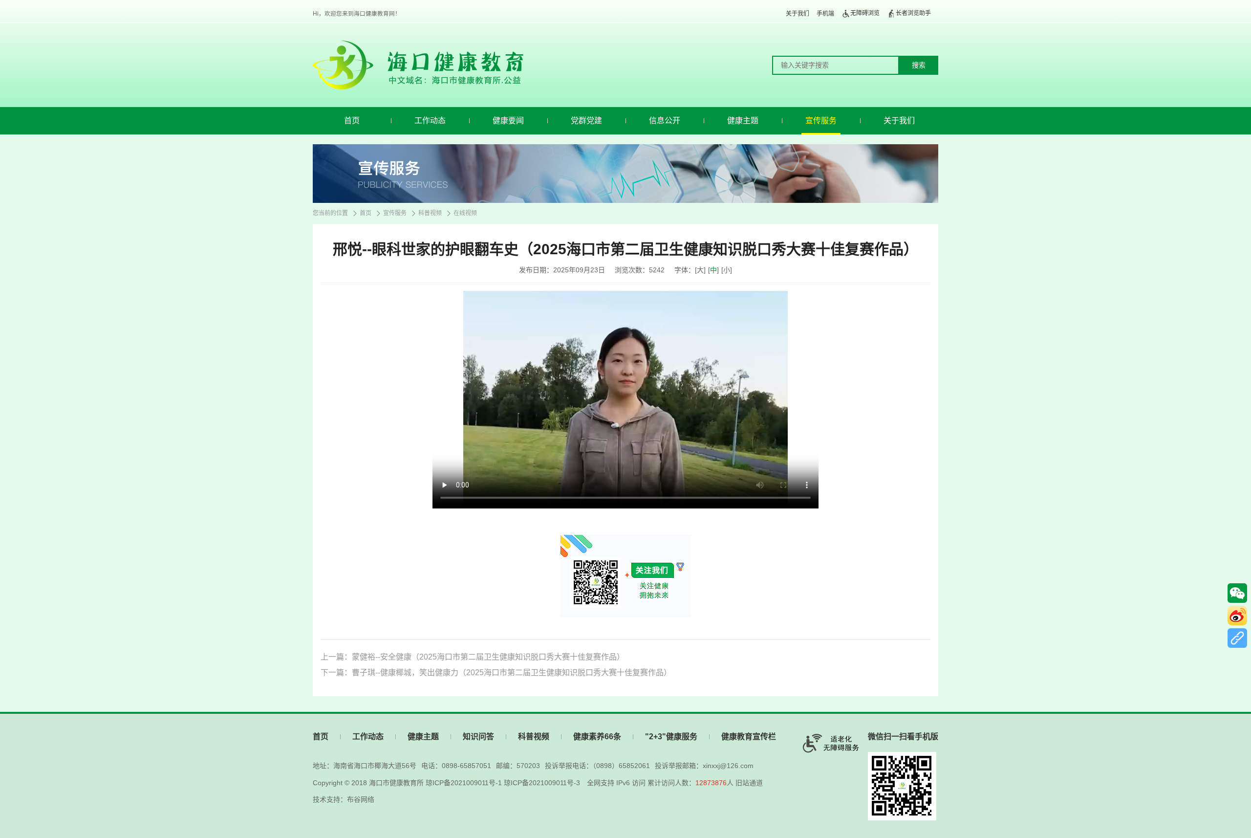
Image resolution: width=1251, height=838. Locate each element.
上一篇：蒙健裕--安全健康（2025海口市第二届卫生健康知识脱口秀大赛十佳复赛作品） (473, 657)
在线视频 (465, 213)
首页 (352, 120)
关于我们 (797, 13)
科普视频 (430, 213)
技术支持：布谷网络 (343, 799)
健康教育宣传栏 (748, 736)
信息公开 (664, 120)
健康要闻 (508, 120)
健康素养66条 (597, 736)
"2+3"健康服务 (671, 736)
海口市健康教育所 (396, 783)
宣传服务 (821, 120)
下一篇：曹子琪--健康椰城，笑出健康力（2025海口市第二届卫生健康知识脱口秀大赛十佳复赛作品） (496, 672)
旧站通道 (749, 783)
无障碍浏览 (865, 13)
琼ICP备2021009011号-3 (542, 783)
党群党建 (586, 120)
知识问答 (478, 736)
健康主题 (742, 120)
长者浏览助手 (913, 13)
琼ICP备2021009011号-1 (464, 783)
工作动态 (430, 120)
